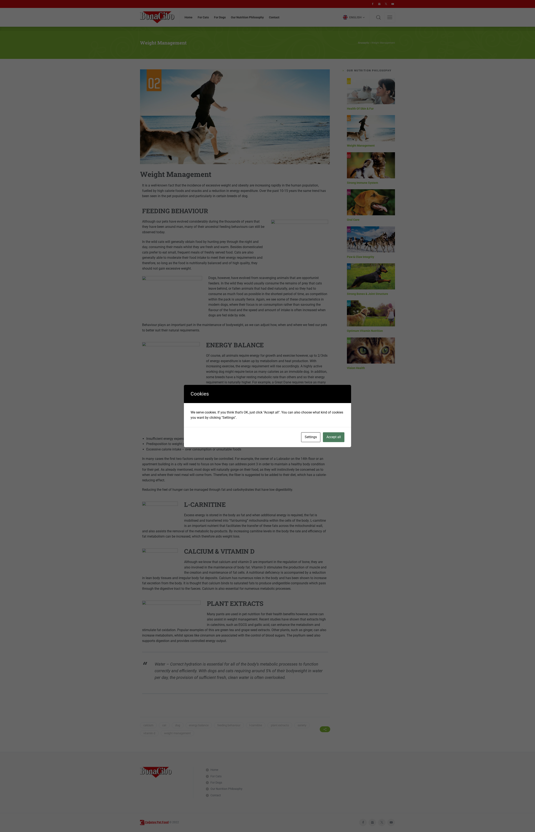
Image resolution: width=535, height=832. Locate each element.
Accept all (333, 437)
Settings (311, 437)
